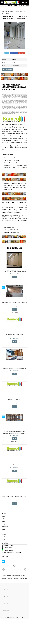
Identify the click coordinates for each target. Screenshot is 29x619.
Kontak (3, 529)
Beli (15, 277)
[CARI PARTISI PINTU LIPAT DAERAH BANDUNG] (14, 321)
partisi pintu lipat (6, 589)
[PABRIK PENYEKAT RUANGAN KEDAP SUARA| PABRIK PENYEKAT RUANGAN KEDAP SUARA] (14, 483)
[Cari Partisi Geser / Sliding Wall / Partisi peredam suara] (14, 450)
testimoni (4, 534)
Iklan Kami (9, 10)
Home (3, 10)
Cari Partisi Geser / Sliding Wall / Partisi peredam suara (15, 464)
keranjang (4, 531)
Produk (3, 521)
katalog (3, 539)
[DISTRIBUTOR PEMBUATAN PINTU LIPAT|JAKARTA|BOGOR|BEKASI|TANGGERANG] (14, 386)
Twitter (7, 53)
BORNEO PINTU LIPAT (18, 617)
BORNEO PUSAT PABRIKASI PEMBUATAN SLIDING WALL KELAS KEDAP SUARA (14, 17)
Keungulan (4, 524)
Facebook (14, 53)
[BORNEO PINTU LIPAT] (11, 3)
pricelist (3, 537)
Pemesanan (5, 526)
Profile (3, 518)
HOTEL (21, 99)
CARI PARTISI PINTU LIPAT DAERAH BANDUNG (14, 334)
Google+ (22, 53)
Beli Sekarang (7, 69)
